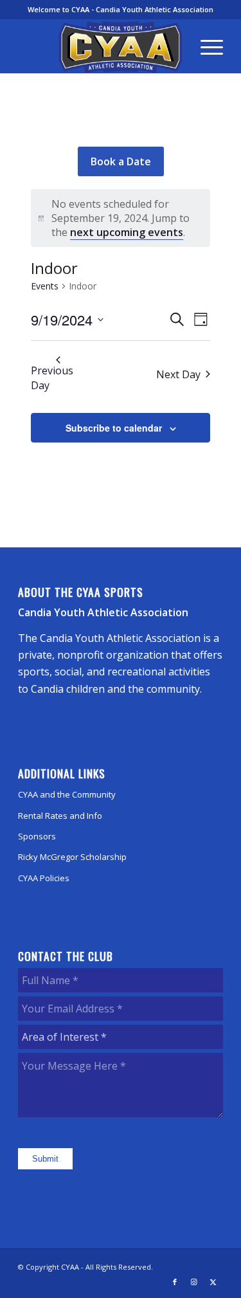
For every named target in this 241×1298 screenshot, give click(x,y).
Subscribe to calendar (114, 427)
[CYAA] (120, 47)
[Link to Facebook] (174, 1282)
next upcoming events (126, 232)
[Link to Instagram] (194, 1282)
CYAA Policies (43, 878)
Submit (45, 1159)
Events (44, 286)
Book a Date (121, 161)
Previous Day (52, 377)
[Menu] (205, 46)
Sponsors (37, 836)
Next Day (178, 374)
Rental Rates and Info (60, 815)
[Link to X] (213, 1282)
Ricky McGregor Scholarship (72, 857)
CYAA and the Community (67, 794)
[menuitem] (205, 46)
